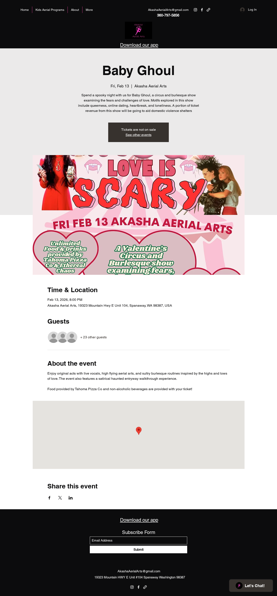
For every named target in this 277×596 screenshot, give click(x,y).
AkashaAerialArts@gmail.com (168, 9)
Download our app (139, 45)
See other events (138, 135)
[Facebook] (202, 10)
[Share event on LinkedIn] (71, 497)
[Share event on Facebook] (49, 497)
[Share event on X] (60, 497)
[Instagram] (195, 10)
